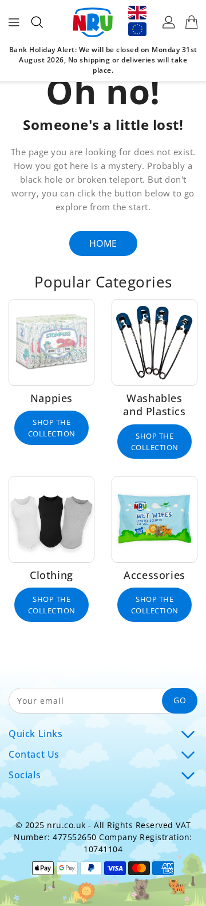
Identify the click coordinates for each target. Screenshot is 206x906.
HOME (103, 243)
